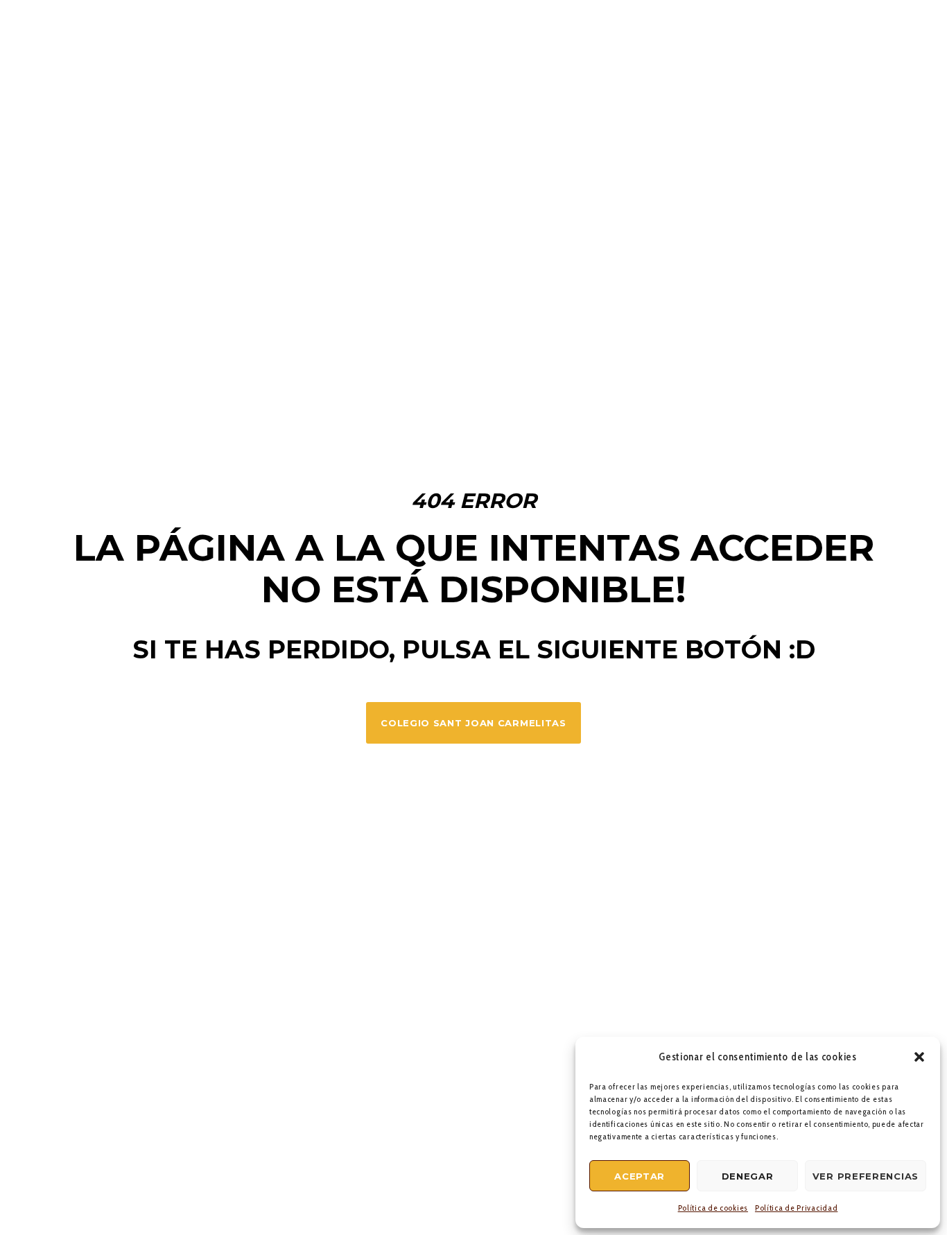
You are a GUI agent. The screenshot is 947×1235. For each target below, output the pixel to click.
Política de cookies (713, 1207)
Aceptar (639, 1176)
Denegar (748, 1176)
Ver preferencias (866, 1176)
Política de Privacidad (796, 1207)
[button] (919, 1057)
